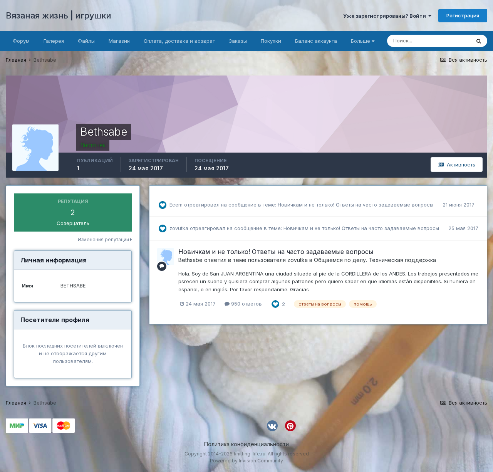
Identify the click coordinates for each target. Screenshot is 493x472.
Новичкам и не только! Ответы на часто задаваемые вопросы (356, 205)
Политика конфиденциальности (246, 444)
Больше (360, 41)
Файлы (86, 41)
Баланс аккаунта (316, 41)
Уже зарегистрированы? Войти (385, 16)
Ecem (176, 205)
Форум (21, 41)
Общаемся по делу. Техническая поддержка (375, 260)
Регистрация (462, 15)
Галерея (54, 41)
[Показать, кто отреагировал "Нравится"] (275, 304)
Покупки (271, 41)
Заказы (238, 41)
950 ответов (246, 304)
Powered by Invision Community (246, 461)
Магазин (119, 41)
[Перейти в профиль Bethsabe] (165, 256)
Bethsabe (190, 260)
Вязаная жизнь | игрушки (58, 15)
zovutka (178, 228)
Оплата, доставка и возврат (179, 41)
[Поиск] (478, 41)
